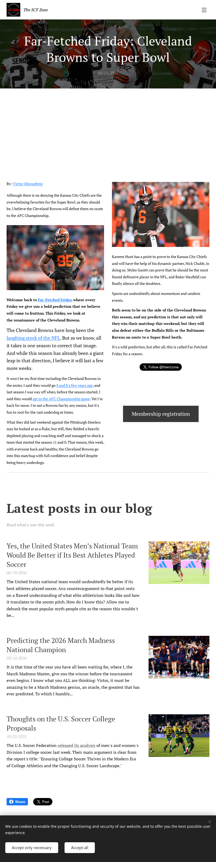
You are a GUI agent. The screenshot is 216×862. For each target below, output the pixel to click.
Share (20, 802)
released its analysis (76, 745)
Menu (204, 9)
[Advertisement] (108, 128)
